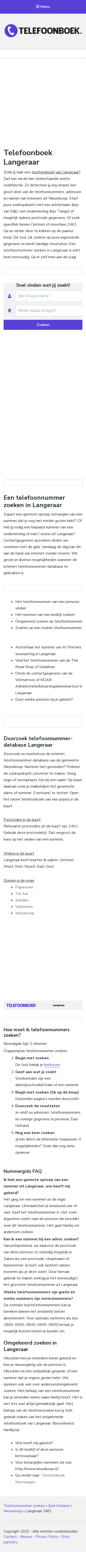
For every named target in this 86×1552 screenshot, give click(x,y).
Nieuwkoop (13, 1511)
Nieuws (26, 1536)
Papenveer (24, 887)
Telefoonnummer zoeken (24, 1505)
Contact (10, 1536)
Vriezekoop (24, 913)
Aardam (21, 900)
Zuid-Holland (58, 1505)
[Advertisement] (43, 102)
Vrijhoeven (24, 906)
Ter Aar (21, 893)
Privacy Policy (47, 1536)
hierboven (52, 1064)
